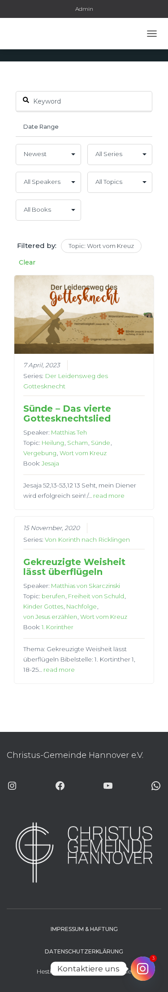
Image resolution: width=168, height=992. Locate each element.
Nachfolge (81, 606)
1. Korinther (57, 627)
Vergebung (39, 453)
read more (109, 495)
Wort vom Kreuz (83, 453)
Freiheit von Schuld (96, 596)
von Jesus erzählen (50, 616)
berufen (53, 596)
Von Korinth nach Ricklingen (87, 539)
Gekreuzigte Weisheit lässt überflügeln (74, 567)
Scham (77, 442)
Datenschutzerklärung (84, 951)
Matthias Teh (69, 432)
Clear (27, 262)
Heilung (53, 442)
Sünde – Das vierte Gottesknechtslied (67, 413)
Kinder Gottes (43, 606)
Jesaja (50, 463)
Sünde (100, 442)
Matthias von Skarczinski (85, 585)
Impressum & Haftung (84, 929)
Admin (84, 8)
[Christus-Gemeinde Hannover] (33, 33)
